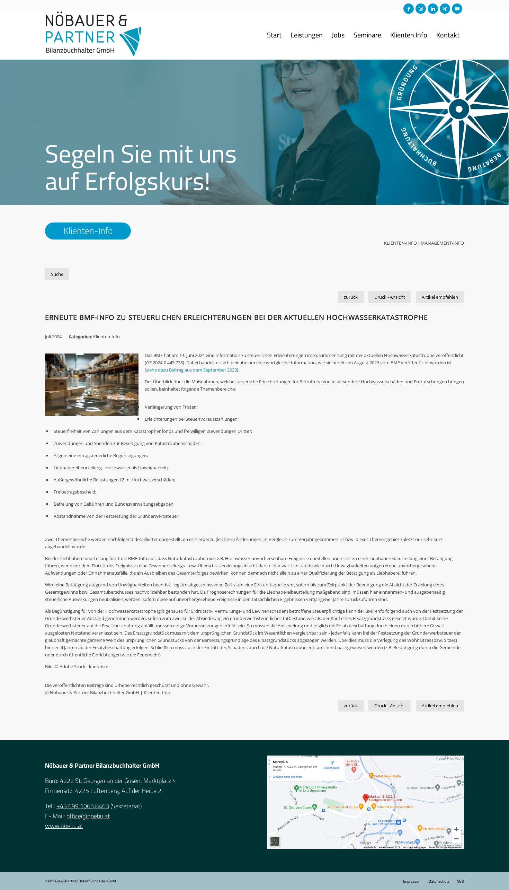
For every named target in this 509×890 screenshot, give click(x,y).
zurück (351, 297)
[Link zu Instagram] (421, 8)
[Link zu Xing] (445, 8)
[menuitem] (274, 35)
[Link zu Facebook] (408, 8)
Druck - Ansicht (389, 297)
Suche (57, 274)
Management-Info (442, 243)
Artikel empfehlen (440, 297)
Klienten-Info (400, 243)
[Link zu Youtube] (457, 8)
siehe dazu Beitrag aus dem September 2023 (191, 370)
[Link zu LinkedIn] (433, 8)
